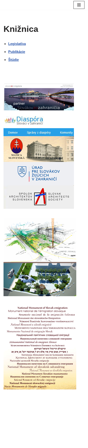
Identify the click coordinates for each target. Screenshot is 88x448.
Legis (12, 44)
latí (19, 44)
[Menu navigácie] (78, 5)
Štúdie (13, 60)
